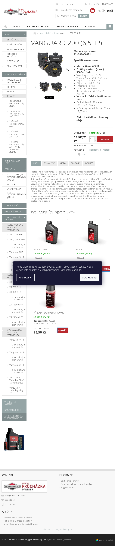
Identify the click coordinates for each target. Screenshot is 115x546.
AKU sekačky (15, 44)
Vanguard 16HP (16, 339)
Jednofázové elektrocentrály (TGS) (16, 103)
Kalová (11, 184)
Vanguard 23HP (16, 365)
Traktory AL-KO (15, 49)
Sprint (10, 91)
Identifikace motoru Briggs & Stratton (21, 524)
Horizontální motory (12, 218)
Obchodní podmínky (69, 480)
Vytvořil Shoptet (106, 540)
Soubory (75, 163)
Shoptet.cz (48, 529)
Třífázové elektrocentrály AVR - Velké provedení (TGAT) (16, 147)
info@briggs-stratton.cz (15, 495)
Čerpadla (9, 169)
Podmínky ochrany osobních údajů (76, 484)
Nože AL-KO (13, 61)
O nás (16, 26)
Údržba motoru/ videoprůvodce (13, 417)
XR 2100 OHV (16, 317)
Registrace (107, 4)
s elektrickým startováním (18, 246)
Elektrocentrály (13, 74)
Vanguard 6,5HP (17, 239)
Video (63, 163)
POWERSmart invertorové (14, 81)
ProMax (11, 87)
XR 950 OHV (15, 292)
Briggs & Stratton (38, 26)
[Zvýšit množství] (95, 137)
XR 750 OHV (15, 287)
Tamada (11, 96)
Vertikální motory (10, 403)
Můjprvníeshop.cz (64, 529)
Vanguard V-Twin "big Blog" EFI (16, 390)
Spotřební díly (12, 410)
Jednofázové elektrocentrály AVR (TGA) (16, 114)
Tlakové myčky (12, 205)
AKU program (14, 65)
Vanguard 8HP (16, 252)
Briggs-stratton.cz (68, 487)
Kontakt (90, 26)
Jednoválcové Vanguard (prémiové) (15, 227)
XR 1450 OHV (16, 304)
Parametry (49, 163)
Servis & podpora (67, 26)
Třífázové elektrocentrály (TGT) (16, 124)
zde (79, 270)
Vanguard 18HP (16, 352)
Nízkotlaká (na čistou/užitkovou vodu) (16, 177)
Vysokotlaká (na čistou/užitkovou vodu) (16, 193)
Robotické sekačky (13, 55)
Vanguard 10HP (16, 257)
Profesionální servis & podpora (18, 517)
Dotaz (84, 154)
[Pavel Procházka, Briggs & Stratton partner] (21, 10)
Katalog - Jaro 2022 (12, 162)
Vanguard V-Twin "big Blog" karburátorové (16, 380)
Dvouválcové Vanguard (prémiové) (14, 332)
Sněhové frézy (12, 211)
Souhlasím (89, 277)
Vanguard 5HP (16, 234)
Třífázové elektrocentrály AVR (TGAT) (16, 134)
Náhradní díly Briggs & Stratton (18, 520)
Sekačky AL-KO (14, 39)
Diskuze (89, 163)
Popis (36, 163)
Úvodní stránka (5, 26)
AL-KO (7, 34)
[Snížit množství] (95, 140)
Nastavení (25, 277)
